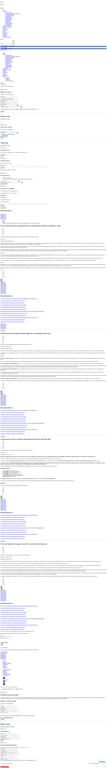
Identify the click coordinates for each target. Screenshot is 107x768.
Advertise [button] (5, 670)
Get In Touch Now (4, 652)
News (4, 11)
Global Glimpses (8, 18)
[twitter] (4, 684)
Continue (2, 167)
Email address (3, 131)
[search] (13, 42)
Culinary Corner (8, 22)
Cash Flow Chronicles (9, 14)
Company (2, 706)
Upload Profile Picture (8, 717)
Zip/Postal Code (3, 759)
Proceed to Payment (4, 766)
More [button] (4, 76)
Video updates (8, 24)
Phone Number (3, 752)
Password (2, 105)
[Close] (0, 7)
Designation (2, 101)
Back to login (3, 195)
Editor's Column (8, 12)
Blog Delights (8, 17)
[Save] (3, 234)
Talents (4, 28)
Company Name (3, 100)
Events (4, 665)
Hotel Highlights (8, 23)
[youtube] (4, 682)
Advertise (5, 36)
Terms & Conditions (19, 109)
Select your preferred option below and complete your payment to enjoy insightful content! (18, 760)
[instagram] (4, 678)
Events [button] (4, 30)
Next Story (3, 330)
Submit (2, 155)
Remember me (5, 135)
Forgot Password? (11, 134)
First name (2, 96)
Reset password (4, 183)
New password (3, 181)
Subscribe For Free (4, 642)
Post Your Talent (3, 47)
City (1, 756)
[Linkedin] (3, 229)
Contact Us (5, 34)
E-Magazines (5, 29)
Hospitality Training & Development (12, 13)
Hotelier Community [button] (7, 27)
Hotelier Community (7, 663)
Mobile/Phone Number (5, 738)
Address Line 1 (3, 753)
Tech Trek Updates (9, 15)
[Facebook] (3, 232)
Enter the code (3, 165)
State (1, 757)
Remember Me (5, 134)
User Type (2, 99)
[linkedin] (5, 679)
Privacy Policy (6, 675)
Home (4, 10)
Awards (4, 31)
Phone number (3, 104)
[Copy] (3, 233)
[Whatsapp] (3, 228)
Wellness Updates (8, 19)
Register (2, 111)
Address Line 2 (3, 755)
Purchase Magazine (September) (6, 46)
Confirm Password (4, 106)
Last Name (3, 97)
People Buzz (7, 20)
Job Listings (5, 32)
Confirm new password (5, 182)
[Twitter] (3, 231)
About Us (5, 33)
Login (2, 8)
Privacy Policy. (35, 109)
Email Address (3, 103)
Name (1, 705)
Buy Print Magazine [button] (7, 669)
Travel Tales (7, 21)
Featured (4, 26)
